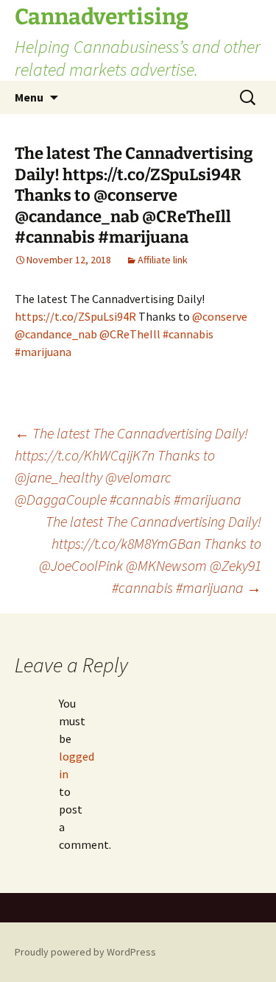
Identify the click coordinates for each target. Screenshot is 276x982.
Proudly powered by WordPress (85, 951)
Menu (29, 97)
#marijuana (43, 351)
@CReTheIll (129, 334)
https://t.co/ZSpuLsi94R (75, 316)
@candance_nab (56, 334)
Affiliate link (163, 259)
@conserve (219, 316)
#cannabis (188, 334)
